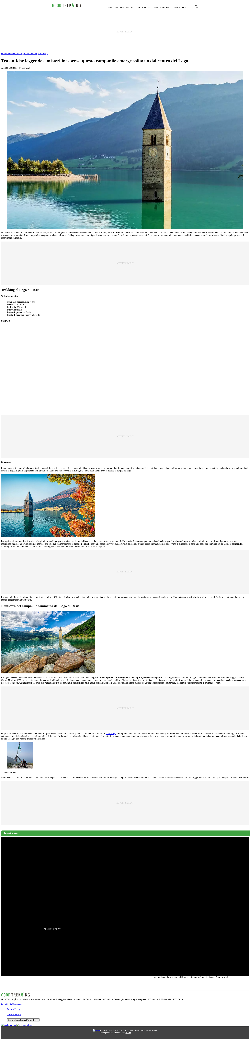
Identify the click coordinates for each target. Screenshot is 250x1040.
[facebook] (8, 1025)
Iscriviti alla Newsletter (11, 1004)
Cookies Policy (14, 1014)
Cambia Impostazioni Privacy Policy (23, 1020)
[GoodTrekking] (66, 7)
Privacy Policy (13, 1009)
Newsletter (179, 7)
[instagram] (24, 1025)
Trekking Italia (22, 53)
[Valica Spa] (96, 1030)
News (155, 7)
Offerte (165, 7)
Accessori (144, 7)
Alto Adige (111, 733)
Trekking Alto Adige (38, 53)
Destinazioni (127, 7)
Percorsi (112, 7)
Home (4, 53)
